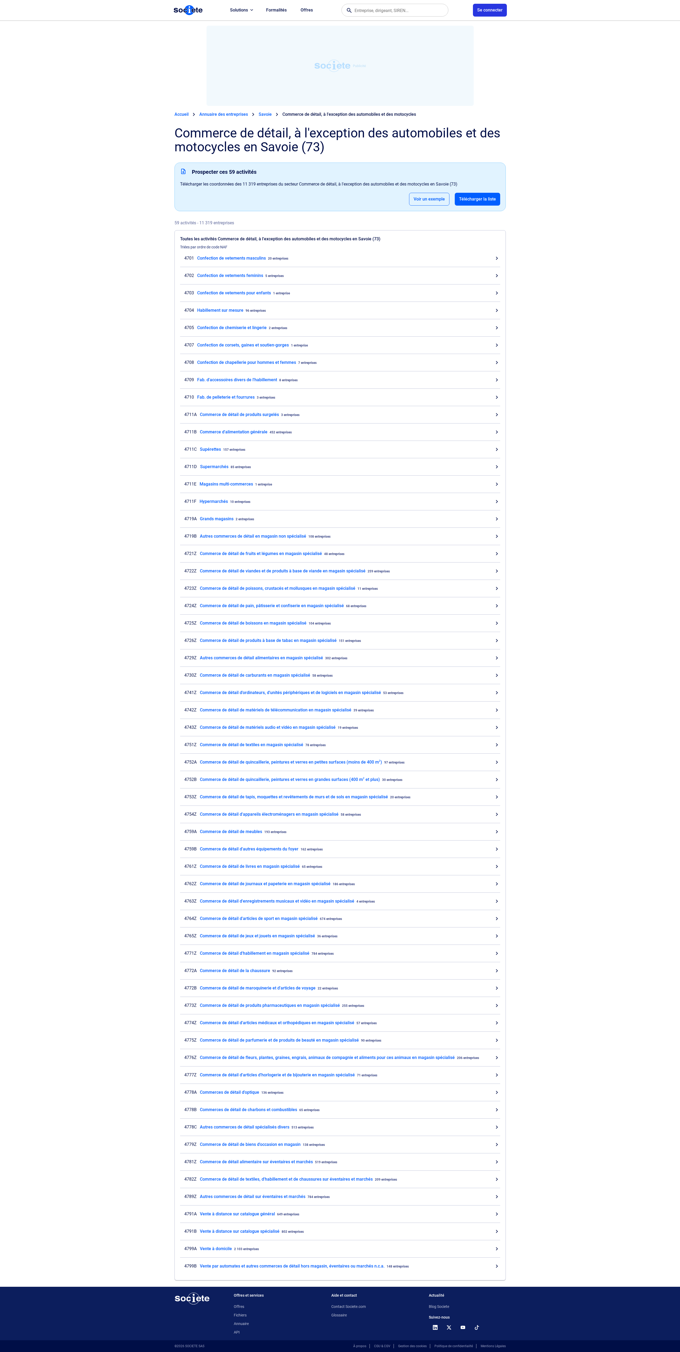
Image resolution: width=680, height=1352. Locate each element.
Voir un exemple (429, 199)
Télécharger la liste (477, 199)
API (237, 1332)
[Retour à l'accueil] (192, 1298)
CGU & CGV (382, 1346)
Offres (307, 10)
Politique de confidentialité (453, 1346)
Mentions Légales (493, 1346)
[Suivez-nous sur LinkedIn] (435, 1327)
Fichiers (240, 1315)
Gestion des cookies (412, 1346)
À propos (359, 1346)
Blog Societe (439, 1306)
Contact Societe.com (348, 1306)
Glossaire (339, 1315)
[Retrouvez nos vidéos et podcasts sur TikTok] (477, 1327)
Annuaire (241, 1324)
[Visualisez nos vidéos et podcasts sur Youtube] (463, 1327)
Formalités (276, 10)
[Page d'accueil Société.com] (188, 10)
